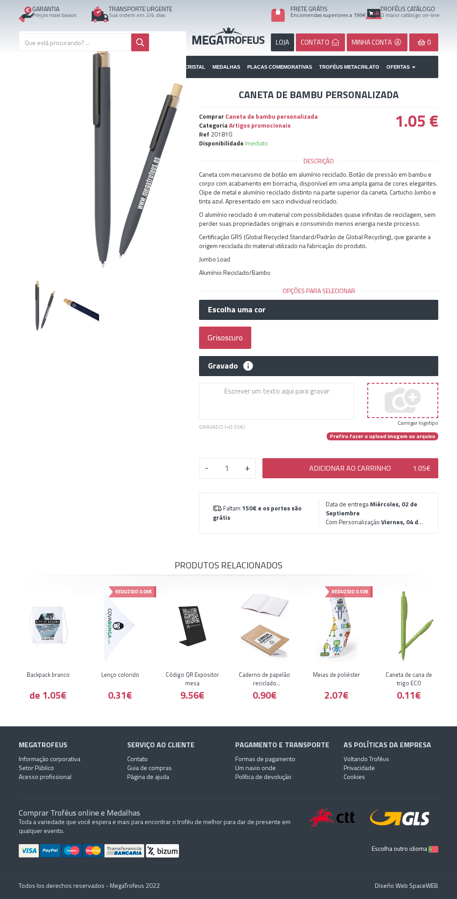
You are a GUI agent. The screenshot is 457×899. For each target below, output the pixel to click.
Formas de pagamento (265, 758)
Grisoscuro (225, 337)
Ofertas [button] (398, 67)
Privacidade (359, 767)
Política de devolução (263, 776)
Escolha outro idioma (400, 848)
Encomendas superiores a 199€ (328, 15)
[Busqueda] (140, 42)
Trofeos (228, 35)
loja (282, 42)
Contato (137, 758)
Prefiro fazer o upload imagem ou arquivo (382, 436)
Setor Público (36, 767)
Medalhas (226, 67)
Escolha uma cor (237, 309)
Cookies (354, 776)
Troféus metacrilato (349, 67)
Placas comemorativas (279, 67)
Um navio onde (255, 767)
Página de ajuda (148, 776)
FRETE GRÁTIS (309, 8)
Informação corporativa (49, 758)
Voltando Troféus (366, 758)
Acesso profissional (45, 776)
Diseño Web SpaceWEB (406, 885)
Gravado (223, 366)
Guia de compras (149, 767)
